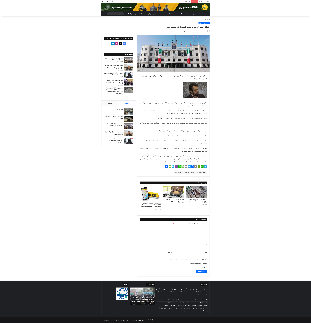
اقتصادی (170, 13)
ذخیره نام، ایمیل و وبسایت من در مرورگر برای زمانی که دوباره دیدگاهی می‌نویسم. (188, 259)
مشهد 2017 (173, 305)
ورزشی (188, 308)
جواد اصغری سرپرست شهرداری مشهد (194, 172)
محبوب (110, 103)
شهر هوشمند (169, 302)
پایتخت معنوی (171, 308)
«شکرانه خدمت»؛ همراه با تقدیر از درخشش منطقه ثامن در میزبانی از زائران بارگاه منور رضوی (115, 82)
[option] (142, 296)
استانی (178, 299)
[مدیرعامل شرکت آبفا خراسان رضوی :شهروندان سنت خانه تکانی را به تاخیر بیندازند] (196, 192)
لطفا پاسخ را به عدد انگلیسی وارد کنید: (198, 263)
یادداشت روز (181, 310)
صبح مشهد (178, 172)
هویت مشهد (195, 308)
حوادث (193, 13)
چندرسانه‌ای (196, 310)
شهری (198, 13)
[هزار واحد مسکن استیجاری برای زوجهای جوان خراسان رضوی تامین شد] (128, 75)
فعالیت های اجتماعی (192, 305)
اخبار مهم (184, 299)
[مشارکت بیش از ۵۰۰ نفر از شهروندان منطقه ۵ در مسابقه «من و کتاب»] (173, 192)
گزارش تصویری (189, 310)
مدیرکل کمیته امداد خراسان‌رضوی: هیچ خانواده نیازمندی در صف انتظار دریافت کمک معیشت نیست (168, 1)
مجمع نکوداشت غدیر (140, 13)
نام (206, 245)
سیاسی (175, 302)
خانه (203, 13)
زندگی (181, 13)
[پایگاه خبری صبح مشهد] (155, 7)
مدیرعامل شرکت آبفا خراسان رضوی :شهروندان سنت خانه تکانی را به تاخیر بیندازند (198, 201)
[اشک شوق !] (128, 111)
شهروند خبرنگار (161, 302)
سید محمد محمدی (203, 31)
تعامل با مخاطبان (203, 302)
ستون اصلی (182, 302)
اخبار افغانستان (198, 299)
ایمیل (206, 252)
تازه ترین (127, 103)
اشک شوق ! (120, 109)
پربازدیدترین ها (163, 308)
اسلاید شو (203, 19)
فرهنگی (187, 13)
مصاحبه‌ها (166, 305)
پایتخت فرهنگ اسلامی (180, 308)
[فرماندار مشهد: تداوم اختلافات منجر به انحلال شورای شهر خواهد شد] (128, 60)
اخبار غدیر (190, 299)
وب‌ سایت (170, 252)
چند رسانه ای (162, 13)
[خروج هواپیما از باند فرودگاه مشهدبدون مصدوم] (128, 119)
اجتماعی (176, 13)
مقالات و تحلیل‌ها (203, 308)
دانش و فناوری (194, 302)
